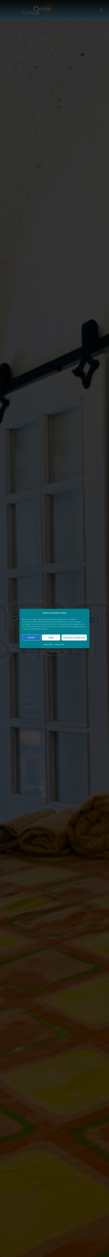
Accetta (31, 637)
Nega (51, 637)
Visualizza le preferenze (74, 637)
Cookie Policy (48, 644)
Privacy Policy (59, 644)
